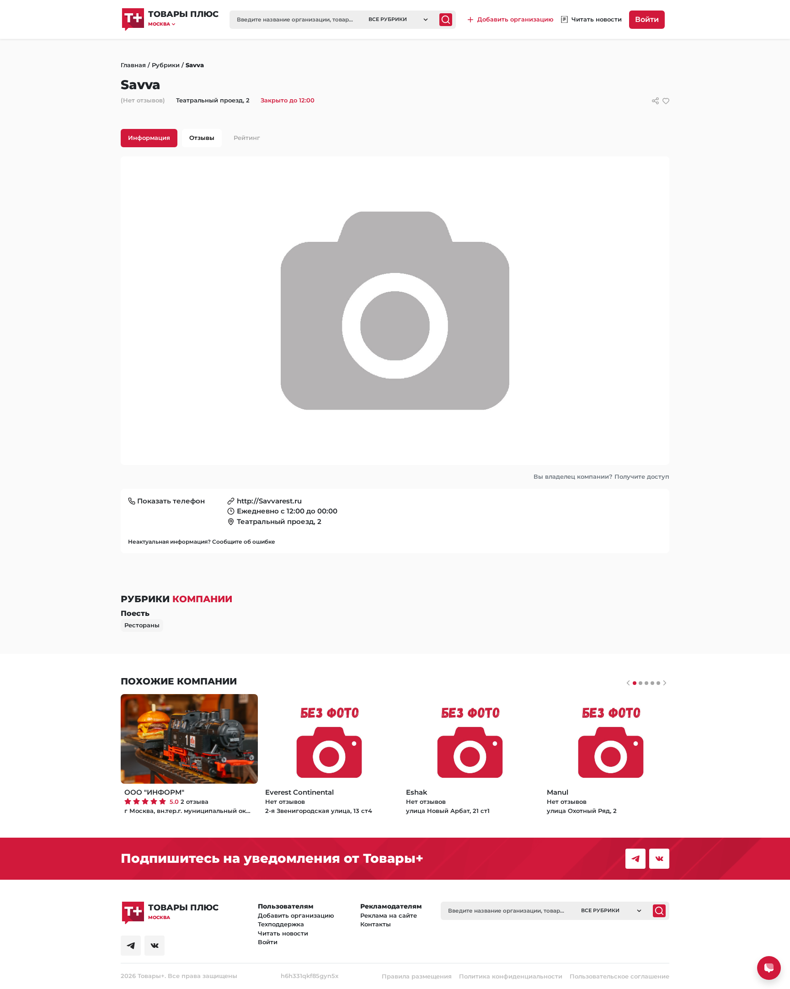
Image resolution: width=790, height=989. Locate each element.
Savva (195, 65)
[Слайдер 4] (658, 683)
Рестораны (142, 625)
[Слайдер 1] (640, 683)
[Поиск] (445, 19)
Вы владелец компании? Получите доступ (601, 476)
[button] (183, 24)
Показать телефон (171, 501)
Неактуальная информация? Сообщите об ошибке (201, 541)
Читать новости (283, 933)
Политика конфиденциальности (510, 976)
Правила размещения (417, 976)
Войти (647, 19)
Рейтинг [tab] (247, 137)
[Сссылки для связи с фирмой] (655, 100)
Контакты (375, 924)
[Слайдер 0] (634, 683)
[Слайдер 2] (646, 683)
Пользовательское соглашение (619, 976)
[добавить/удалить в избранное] (665, 100)
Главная (133, 65)
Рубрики (166, 65)
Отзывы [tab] (201, 137)
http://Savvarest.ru (269, 501)
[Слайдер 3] (652, 683)
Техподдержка (281, 924)
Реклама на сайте (388, 915)
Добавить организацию (296, 915)
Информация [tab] (149, 137)
